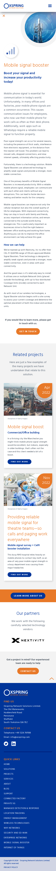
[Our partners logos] (28, 640)
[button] (49, 6)
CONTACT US (28, 671)
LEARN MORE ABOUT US (28, 596)
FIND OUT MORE (19, 461)
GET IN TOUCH (27, 331)
